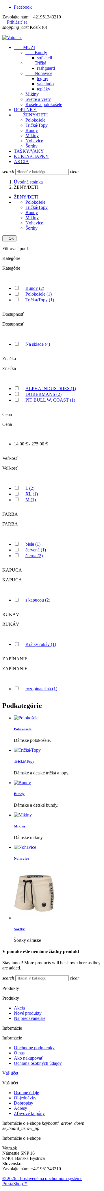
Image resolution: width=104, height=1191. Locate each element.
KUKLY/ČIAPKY (31, 156)
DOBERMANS (43, 394)
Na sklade (37, 344)
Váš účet (10, 1073)
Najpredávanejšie (29, 1018)
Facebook (23, 7)
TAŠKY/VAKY (29, 151)
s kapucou (37, 600)
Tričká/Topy (36, 125)
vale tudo (45, 83)
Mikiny (32, 94)
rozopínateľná (41, 688)
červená (35, 549)
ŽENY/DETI (31, 114)
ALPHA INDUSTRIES (50, 388)
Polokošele (35, 120)
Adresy (20, 1108)
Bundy (36, 52)
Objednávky (25, 1097)
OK (9, 238)
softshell (44, 57)
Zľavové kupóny (29, 1113)
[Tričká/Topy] (27, 750)
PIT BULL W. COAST (50, 400)
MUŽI (24, 47)
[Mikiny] (23, 814)
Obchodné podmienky (34, 1047)
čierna (34, 555)
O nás (19, 1052)
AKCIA (21, 161)
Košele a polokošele (43, 104)
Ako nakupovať (28, 1058)
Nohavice (38, 73)
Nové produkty (28, 1013)
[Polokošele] (26, 717)
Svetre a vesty (38, 99)
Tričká (35, 63)
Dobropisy (23, 1103)
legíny (42, 78)
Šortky (31, 145)
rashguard (46, 68)
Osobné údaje (26, 1092)
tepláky (43, 88)
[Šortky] (34, 917)
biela (32, 544)
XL (31, 493)
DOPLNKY (25, 109)
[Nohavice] (25, 847)
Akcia (19, 1007)
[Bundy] (22, 782)
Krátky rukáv (40, 644)
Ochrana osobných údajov (38, 1063)
